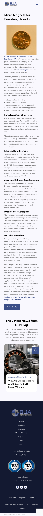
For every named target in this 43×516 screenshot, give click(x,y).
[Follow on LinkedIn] (25, 487)
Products (21, 425)
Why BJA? (21, 437)
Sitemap (31, 498)
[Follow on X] (21, 487)
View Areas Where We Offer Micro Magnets (14, 514)
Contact (21, 444)
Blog (21, 440)
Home (21, 421)
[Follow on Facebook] (17, 487)
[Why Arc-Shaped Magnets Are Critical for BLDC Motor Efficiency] (21, 364)
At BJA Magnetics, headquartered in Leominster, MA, (18, 57)
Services (21, 429)
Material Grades (21, 433)
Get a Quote (12, 307)
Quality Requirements (21, 451)
